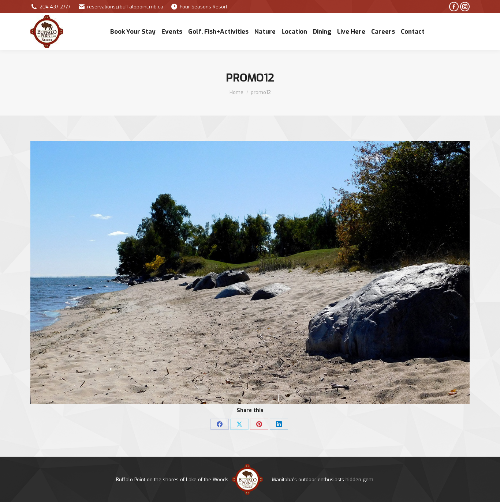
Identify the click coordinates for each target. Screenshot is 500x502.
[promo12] (250, 272)
